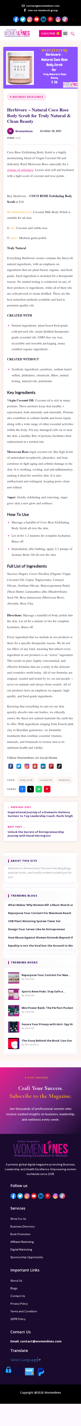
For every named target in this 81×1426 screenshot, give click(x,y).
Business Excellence (28, 96)
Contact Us (17, 1296)
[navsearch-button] (73, 34)
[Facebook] (10, 765)
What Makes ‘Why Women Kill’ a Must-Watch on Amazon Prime (40, 905)
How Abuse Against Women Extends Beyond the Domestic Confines (40, 937)
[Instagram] (26, 765)
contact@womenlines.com (40, 1341)
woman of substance (20, 170)
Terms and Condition (23, 1311)
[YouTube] (35, 765)
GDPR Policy (18, 1319)
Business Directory (22, 1226)
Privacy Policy (19, 1303)
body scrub (26, 779)
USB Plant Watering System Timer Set (34, 921)
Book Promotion (20, 1234)
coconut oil (45, 779)
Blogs (13, 1288)
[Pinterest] (51, 765)
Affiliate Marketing (22, 1242)
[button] (65, 33)
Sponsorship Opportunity (26, 1257)
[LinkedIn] (43, 765)
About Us (16, 1280)
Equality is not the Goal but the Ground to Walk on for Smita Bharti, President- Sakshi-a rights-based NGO (40, 945)
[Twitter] (18, 765)
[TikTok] (59, 765)
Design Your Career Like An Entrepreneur (36, 929)
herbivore (64, 779)
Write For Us (18, 1219)
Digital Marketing (21, 1249)
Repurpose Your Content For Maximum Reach (39, 913)
